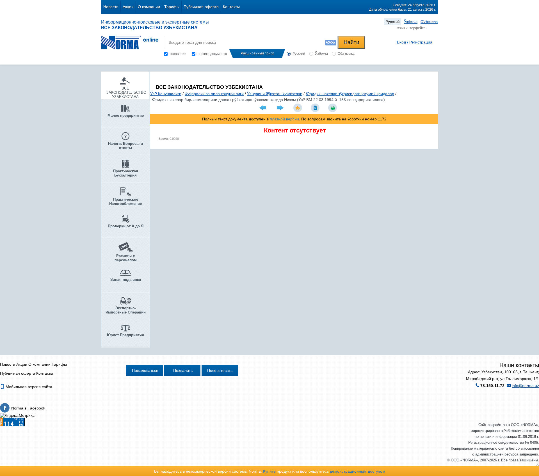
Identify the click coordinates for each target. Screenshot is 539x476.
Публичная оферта (201, 6)
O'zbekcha (429, 22)
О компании (149, 6)
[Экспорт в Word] (315, 108)
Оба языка (346, 54)
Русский (392, 22)
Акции (128, 6)
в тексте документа (212, 54)
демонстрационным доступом (357, 471)
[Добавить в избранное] (298, 108)
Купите (269, 471)
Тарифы (171, 6)
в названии (177, 54)
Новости (110, 6)
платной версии (284, 119)
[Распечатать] (333, 108)
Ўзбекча (410, 22)
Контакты (231, 6)
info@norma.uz (525, 385)
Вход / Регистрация (414, 42)
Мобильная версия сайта (28, 387)
